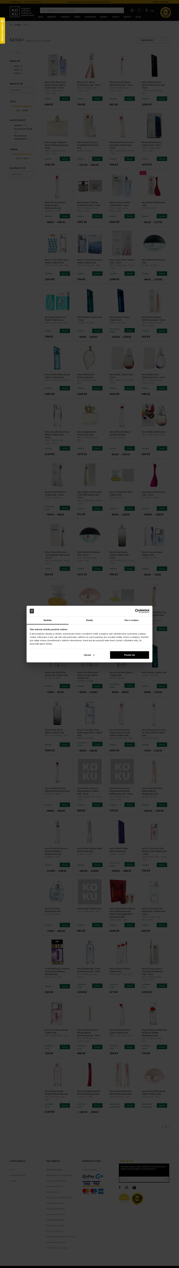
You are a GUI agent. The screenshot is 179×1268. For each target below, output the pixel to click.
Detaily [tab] (89, 620)
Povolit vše (129, 655)
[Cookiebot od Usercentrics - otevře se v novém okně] (137, 611)
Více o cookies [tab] (131, 620)
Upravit (87, 655)
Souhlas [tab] (47, 620)
